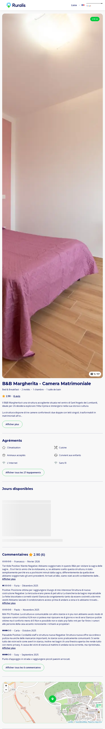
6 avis (16, 396)
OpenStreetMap (81, 722)
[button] (56, 706)
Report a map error (95, 722)
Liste (74, 5)
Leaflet (70, 722)
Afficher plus (9, 579)
